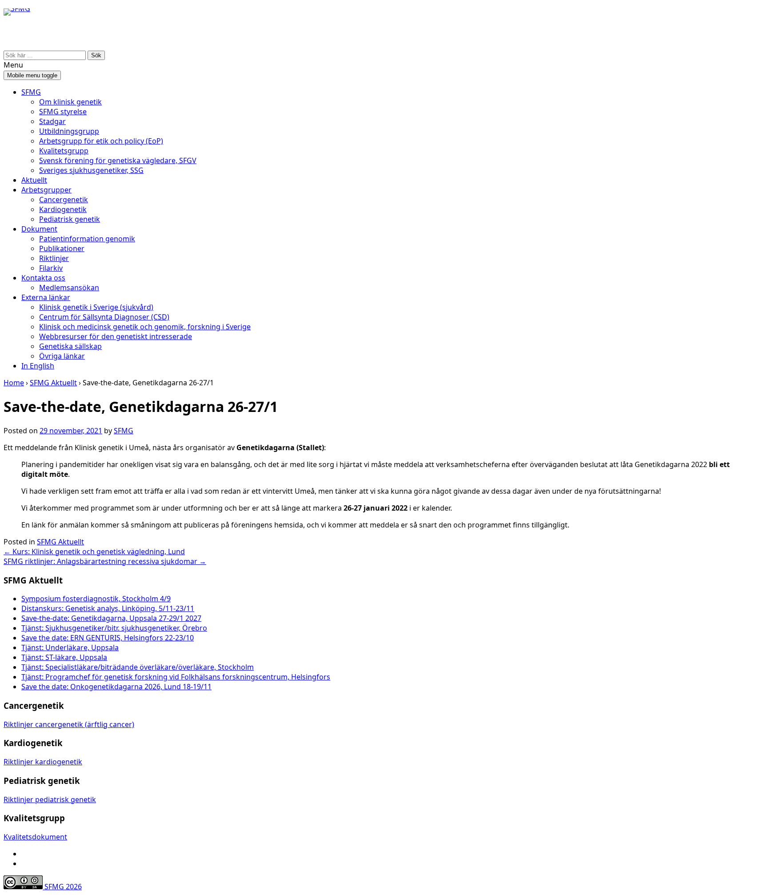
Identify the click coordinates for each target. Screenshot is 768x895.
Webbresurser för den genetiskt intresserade (115, 336)
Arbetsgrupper (46, 190)
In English (37, 366)
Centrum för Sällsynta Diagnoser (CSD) (104, 317)
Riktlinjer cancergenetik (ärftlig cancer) (69, 724)
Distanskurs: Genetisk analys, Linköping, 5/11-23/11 (107, 608)
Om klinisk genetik (70, 102)
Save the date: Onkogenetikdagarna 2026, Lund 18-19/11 (116, 686)
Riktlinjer (54, 258)
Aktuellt (34, 180)
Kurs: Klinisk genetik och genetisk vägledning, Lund (94, 551)
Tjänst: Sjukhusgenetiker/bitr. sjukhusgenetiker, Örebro (114, 628)
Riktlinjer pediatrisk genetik (50, 799)
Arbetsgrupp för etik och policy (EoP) (101, 141)
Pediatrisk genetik (69, 219)
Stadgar (52, 121)
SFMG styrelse (63, 111)
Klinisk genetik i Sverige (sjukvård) (96, 307)
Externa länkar (45, 297)
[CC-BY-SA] (23, 886)
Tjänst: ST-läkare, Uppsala (64, 657)
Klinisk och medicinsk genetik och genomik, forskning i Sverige (145, 327)
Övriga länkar (62, 356)
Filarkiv (51, 268)
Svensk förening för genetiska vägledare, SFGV (117, 160)
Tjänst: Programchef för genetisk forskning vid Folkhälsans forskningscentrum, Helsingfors (175, 677)
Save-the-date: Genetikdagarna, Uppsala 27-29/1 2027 (111, 618)
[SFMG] (17, 32)
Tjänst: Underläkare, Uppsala (70, 647)
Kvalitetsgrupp (63, 151)
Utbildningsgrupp (69, 131)
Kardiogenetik (63, 209)
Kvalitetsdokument (35, 837)
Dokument (39, 229)
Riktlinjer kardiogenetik (43, 762)
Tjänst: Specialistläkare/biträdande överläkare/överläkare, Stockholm (137, 667)
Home (14, 383)
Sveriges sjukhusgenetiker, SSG (91, 170)
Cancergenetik (63, 199)
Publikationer (61, 248)
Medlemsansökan (69, 287)
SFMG (31, 92)
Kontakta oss (43, 278)
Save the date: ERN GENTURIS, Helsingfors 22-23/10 (107, 638)
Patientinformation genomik (87, 239)
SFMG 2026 (62, 886)
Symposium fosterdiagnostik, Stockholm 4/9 (96, 598)
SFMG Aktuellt (53, 383)
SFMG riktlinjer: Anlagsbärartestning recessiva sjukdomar (105, 561)
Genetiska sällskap (70, 346)
